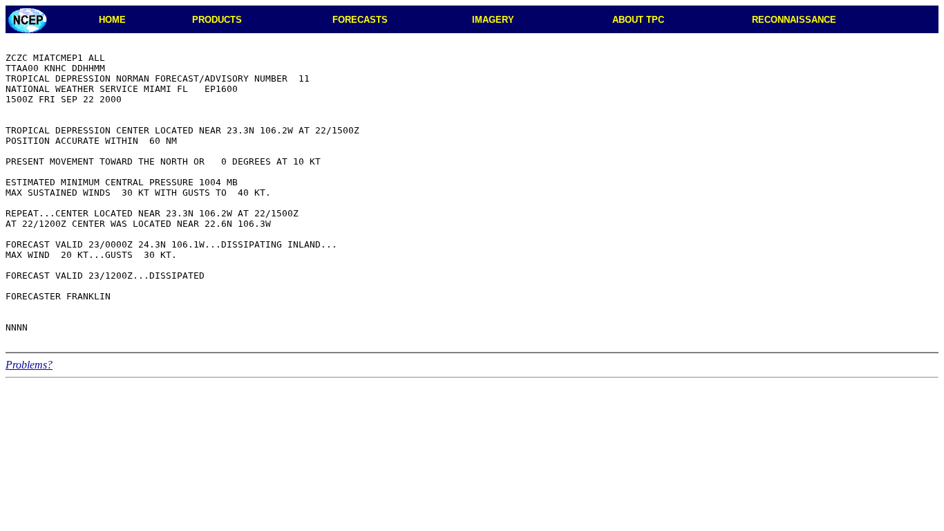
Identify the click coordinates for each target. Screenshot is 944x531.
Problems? (29, 365)
